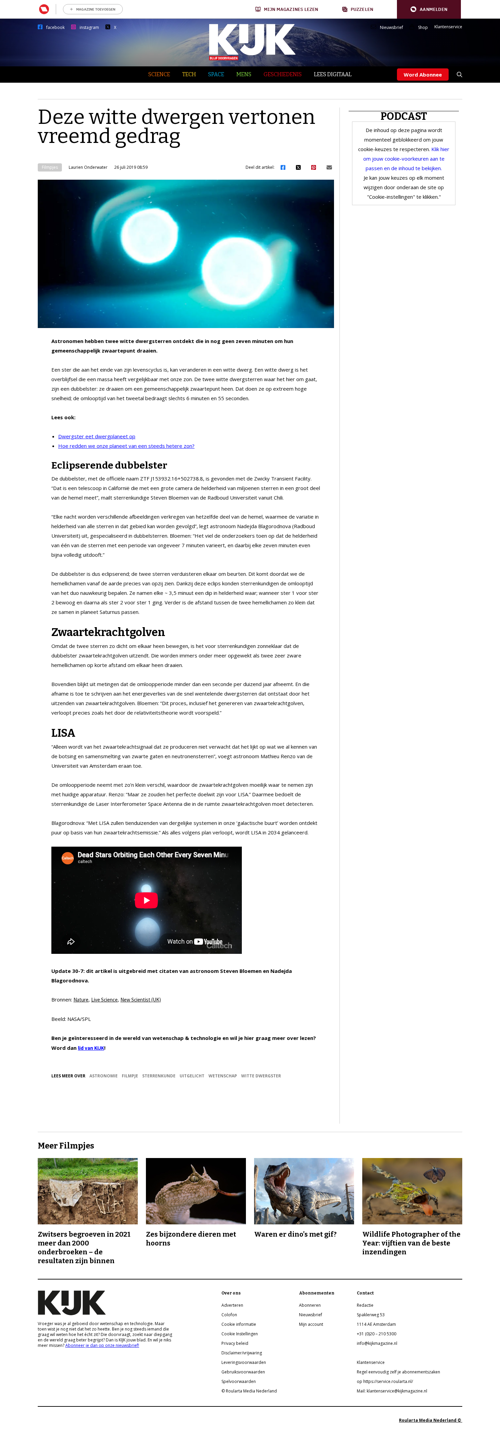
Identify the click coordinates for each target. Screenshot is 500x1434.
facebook (55, 27)
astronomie (103, 1076)
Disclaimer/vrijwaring (241, 1353)
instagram (89, 27)
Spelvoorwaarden (238, 1381)
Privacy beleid (234, 1343)
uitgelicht (192, 1076)
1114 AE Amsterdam (376, 1324)
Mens (243, 74)
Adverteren (232, 1305)
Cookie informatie (238, 1324)
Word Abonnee (423, 74)
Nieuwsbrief (391, 27)
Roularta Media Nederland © (430, 1420)
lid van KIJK (91, 1048)
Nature (80, 999)
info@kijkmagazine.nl (377, 1343)
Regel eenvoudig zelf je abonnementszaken (398, 1372)
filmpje (130, 1076)
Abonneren (310, 1305)
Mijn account (311, 1324)
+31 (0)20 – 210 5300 (376, 1334)
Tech (189, 74)
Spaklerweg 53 (371, 1315)
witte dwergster (261, 1076)
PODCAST (404, 116)
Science (159, 74)
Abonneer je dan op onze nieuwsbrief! (102, 1345)
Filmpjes (50, 167)
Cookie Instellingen (239, 1334)
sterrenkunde (159, 1076)
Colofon (229, 1315)
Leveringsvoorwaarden (243, 1362)
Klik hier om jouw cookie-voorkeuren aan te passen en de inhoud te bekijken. (406, 159)
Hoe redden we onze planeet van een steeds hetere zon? (126, 445)
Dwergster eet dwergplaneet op (96, 436)
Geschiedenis (283, 74)
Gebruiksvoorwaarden (243, 1372)
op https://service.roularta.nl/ (385, 1381)
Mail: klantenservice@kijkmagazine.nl (392, 1391)
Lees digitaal (333, 74)
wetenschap (223, 1076)
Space (216, 74)
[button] (429, 9)
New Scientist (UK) (140, 999)
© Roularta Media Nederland (249, 1391)
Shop (423, 27)
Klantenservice (448, 27)
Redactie (365, 1305)
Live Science (104, 999)
